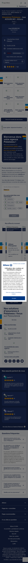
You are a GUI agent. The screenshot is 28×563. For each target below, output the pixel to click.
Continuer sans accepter (19, 263)
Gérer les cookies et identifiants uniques (13, 293)
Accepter (14, 298)
